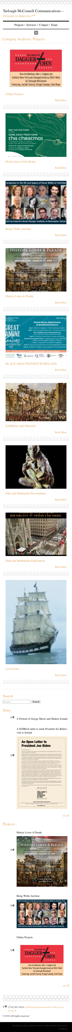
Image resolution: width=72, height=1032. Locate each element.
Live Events (12, 669)
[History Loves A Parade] (42, 861)
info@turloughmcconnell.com (40, 1007)
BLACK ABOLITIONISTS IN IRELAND (31, 363)
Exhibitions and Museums (21, 426)
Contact (43, 25)
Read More (60, 100)
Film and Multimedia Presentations (26, 493)
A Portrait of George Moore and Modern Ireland (42, 718)
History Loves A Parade (19, 296)
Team (54, 25)
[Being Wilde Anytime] (42, 914)
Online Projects (14, 94)
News (7, 710)
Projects (19, 25)
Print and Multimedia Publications (25, 560)
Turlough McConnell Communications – (33, 10)
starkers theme (50, 1025)
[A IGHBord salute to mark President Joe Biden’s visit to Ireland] (42, 772)
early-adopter (29, 1025)
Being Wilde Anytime (18, 229)
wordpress (62, 1028)
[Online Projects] (42, 960)
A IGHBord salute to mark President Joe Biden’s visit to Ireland (42, 730)
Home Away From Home (20, 161)
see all (66, 815)
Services (31, 25)
